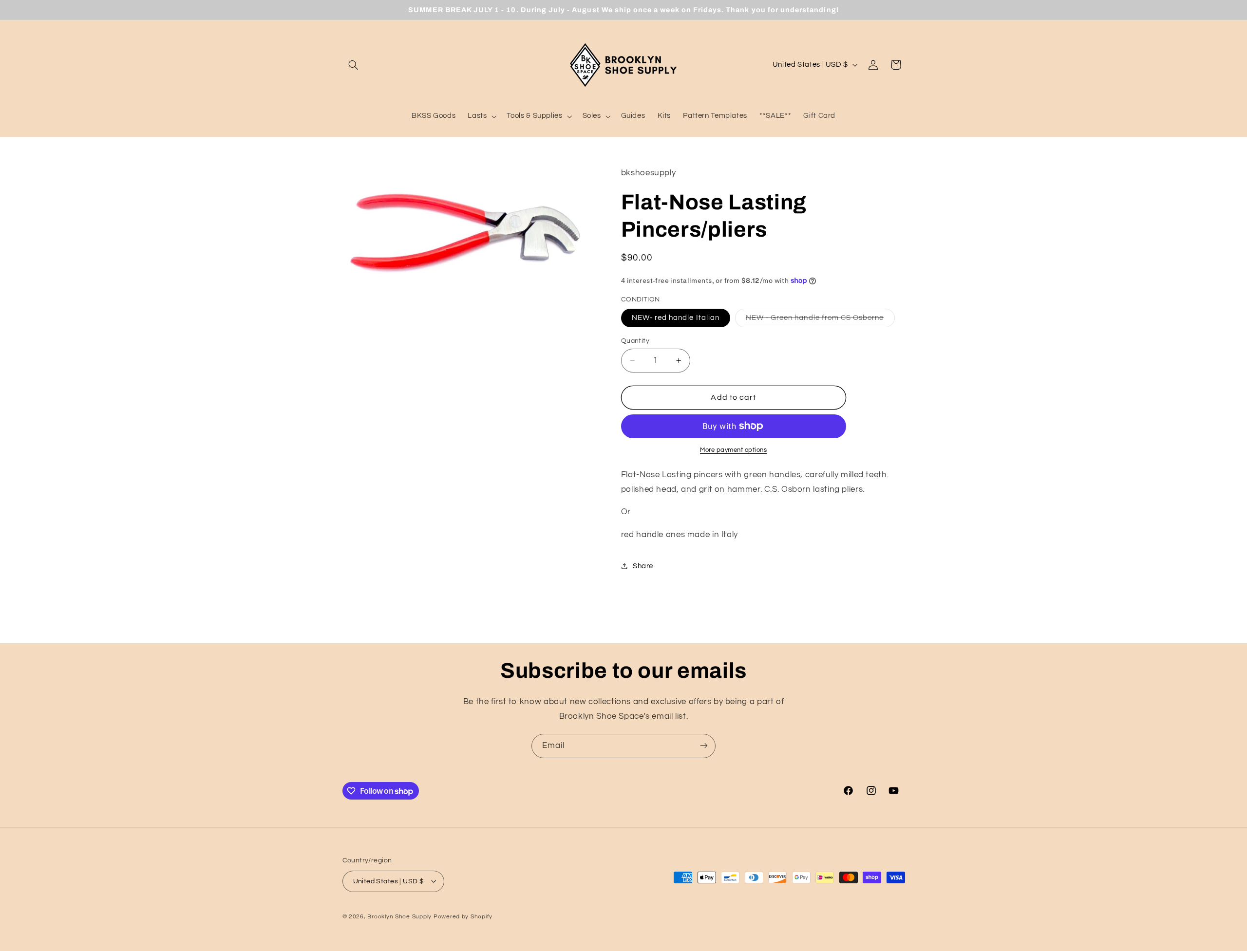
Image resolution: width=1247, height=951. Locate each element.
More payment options (733, 450)
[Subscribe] (704, 746)
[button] (353, 65)
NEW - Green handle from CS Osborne (820, 320)
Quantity (635, 340)
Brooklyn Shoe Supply (399, 916)
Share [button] (643, 565)
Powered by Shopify (463, 916)
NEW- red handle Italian (675, 317)
